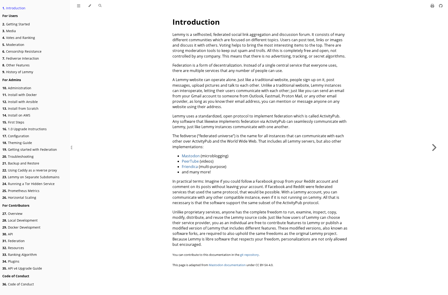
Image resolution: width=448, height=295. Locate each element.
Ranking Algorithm (19, 254)
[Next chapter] (434, 147)
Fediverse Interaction (20, 58)
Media (9, 31)
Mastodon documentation (227, 265)
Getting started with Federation (29, 149)
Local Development (20, 220)
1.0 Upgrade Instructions (24, 129)
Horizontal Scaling (19, 197)
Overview (12, 213)
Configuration (15, 136)
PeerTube (190, 161)
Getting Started (16, 24)
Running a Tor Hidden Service (28, 184)
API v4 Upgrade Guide (22, 268)
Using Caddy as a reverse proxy (29, 170)
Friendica (190, 166)
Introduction (13, 8)
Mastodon (191, 155)
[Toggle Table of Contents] (78, 6)
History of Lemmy (17, 72)
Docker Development (21, 227)
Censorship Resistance (22, 51)
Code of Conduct (18, 284)
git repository (249, 255)
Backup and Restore (20, 163)
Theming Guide (17, 143)
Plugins (10, 261)
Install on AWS (16, 115)
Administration (16, 88)
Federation (13, 241)
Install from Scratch (20, 108)
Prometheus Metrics (20, 191)
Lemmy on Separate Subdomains (31, 177)
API (7, 234)
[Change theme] (89, 6)
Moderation (13, 44)
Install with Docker (19, 95)
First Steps (13, 122)
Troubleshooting (18, 156)
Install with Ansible (20, 101)
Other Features (16, 65)
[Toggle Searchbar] (100, 6)
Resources (13, 248)
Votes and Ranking (18, 37)
